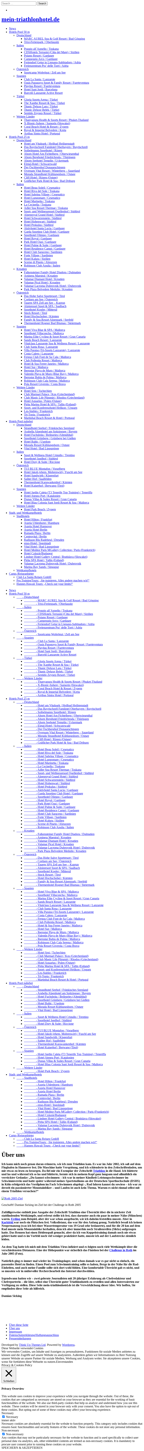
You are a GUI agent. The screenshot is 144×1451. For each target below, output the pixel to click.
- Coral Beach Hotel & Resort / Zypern (53, 688)
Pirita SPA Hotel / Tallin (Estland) (44, 560)
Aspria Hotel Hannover (38, 526)
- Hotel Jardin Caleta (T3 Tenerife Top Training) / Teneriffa (65, 1054)
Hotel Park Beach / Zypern (40, 509)
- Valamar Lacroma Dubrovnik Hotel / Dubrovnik (59, 847)
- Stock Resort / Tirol (42, 874)
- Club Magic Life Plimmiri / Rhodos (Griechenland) (61, 959)
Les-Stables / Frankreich (38, 411)
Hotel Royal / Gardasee (38, 238)
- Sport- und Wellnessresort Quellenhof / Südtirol (59, 773)
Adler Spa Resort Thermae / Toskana (46, 208)
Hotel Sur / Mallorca (36, 367)
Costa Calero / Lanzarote (38, 353)
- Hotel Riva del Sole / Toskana (48, 752)
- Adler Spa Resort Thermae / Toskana (52, 769)
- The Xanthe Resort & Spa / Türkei (51, 664)
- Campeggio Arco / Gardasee (47, 620)
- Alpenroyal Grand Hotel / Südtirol (51, 776)
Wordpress (68, 1344)
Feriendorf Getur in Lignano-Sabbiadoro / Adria (52, 62)
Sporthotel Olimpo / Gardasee (41, 235)
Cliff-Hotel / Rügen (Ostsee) (41, 177)
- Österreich (26, 630)
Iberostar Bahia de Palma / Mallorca (45, 377)
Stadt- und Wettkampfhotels (25, 512)
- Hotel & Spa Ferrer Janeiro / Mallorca (53, 925)
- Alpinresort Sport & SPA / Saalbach (52, 868)
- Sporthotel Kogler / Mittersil (47, 871)
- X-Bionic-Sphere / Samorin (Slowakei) (54, 685)
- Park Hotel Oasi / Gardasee (47, 803)
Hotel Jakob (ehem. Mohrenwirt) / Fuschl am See (53, 472)
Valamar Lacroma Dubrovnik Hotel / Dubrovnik (52, 285)
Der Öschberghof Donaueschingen (44, 167)
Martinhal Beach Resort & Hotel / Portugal (49, 418)
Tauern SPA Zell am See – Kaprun (44, 302)
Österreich (22, 69)
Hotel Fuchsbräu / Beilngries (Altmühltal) (48, 434)
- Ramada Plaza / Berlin (44, 1094)
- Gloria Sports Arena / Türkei (47, 661)
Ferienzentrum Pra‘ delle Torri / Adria (46, 65)
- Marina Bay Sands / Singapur (48, 1128)
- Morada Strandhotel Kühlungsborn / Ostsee (56, 735)
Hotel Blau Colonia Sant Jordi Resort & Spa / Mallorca (56, 502)
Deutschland (23, 35)
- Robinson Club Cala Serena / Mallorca (53, 942)
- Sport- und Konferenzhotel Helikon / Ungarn (57, 969)
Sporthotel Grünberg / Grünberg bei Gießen (50, 438)
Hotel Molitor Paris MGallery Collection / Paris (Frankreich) (59, 550)
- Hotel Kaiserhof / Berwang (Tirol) (51, 1047)
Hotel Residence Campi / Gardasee (44, 248)
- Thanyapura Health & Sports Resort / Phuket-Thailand (63, 681)
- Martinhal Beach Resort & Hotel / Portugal (56, 979)
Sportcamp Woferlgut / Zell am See (45, 72)
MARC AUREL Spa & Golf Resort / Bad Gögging (54, 38)
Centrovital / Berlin (35, 536)
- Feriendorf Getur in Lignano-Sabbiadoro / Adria (59, 624)
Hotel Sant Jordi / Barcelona (40, 89)
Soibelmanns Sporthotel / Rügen (43, 150)
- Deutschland (27, 597)
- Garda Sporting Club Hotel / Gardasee (53, 793)
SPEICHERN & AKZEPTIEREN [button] (22, 1447)
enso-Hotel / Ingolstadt (37, 543)
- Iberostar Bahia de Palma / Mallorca (52, 939)
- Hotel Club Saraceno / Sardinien (50, 813)
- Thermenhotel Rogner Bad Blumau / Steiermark (59, 884)
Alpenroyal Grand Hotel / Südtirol (44, 214)
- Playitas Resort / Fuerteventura (49, 647)
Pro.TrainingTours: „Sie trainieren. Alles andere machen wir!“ (52, 580)
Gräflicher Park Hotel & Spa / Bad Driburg (49, 180)
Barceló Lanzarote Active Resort (43, 92)
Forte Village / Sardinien (38, 255)
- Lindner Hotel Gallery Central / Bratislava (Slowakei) (62, 1118)
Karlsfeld (8, 1222)
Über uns (14, 1328)
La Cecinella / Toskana (37, 204)
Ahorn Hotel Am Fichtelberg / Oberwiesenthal (51, 153)
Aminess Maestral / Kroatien (41, 275)
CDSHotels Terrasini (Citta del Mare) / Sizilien (51, 52)
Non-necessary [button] (10, 1430)
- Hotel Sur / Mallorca (43, 928)
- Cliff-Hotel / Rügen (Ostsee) (47, 739)
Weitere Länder (25, 116)
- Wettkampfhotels (30, 1132)
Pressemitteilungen (20, 1338)
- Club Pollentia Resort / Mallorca (50, 922)
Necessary (12, 1416)
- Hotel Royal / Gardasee (44, 800)
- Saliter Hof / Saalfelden (44, 1040)
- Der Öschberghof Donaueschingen (51, 729)
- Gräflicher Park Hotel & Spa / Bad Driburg (56, 742)
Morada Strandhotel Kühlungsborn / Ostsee (49, 174)
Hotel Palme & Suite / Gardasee (43, 245)
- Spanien (25, 637)
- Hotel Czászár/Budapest (45, 1115)
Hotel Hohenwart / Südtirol (40, 221)
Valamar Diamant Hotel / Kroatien (44, 279)
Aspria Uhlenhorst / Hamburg (41, 522)
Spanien (21, 76)
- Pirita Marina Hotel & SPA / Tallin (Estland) (57, 966)
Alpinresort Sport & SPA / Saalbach (45, 306)
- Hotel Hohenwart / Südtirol (47, 783)
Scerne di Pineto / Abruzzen (40, 262)
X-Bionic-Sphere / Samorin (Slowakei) (47, 123)
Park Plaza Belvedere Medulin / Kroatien (48, 289)
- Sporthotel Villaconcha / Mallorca (50, 895)
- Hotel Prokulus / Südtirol (45, 786)
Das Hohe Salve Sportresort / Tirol (44, 296)
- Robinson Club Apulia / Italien (49, 827)
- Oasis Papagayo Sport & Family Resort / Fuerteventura (63, 644)
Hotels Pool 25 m (19, 136)
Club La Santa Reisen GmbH (33, 577)
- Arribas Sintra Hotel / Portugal (49, 695)
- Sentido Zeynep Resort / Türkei (49, 674)
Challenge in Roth (120, 1250)
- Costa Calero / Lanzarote (45, 915)
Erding (16, 1219)
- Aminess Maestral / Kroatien (47, 837)
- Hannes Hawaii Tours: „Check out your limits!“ (48, 1145)
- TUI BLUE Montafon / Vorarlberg (51, 1030)
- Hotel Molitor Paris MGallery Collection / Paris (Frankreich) (66, 1111)
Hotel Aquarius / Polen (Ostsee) (43, 401)
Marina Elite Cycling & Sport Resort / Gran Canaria (55, 336)
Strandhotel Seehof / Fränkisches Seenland (49, 428)
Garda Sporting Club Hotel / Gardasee (46, 231)
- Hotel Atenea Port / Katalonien (49, 1057)
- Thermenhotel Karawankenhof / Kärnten (55, 1044)
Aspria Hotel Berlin (35, 529)
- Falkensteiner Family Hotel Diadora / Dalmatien (59, 834)
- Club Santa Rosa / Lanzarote (48, 908)
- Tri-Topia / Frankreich (44, 976)
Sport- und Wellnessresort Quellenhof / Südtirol (52, 211)
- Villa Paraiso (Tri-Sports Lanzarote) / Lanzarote (59, 912)
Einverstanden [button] (64, 1361)
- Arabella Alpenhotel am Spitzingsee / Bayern (57, 993)
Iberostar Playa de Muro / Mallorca (44, 370)
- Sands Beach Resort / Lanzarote (50, 901)
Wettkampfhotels (26, 570)
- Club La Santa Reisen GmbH (37, 1138)
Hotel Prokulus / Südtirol (38, 225)
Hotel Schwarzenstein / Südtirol (43, 218)
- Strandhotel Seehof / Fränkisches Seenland (56, 989)
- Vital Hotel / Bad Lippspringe (48, 1010)
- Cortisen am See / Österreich (47, 861)
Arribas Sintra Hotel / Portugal (42, 133)
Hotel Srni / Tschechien (38, 390)
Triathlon (99, 1170)
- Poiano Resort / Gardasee (46, 617)
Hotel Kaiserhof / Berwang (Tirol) (44, 485)
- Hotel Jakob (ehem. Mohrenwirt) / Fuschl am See (60, 1033)
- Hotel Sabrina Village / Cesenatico (51, 756)
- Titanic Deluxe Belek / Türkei (48, 671)
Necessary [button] (8, 1413)
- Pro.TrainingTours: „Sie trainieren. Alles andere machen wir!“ (56, 1142)
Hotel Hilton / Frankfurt (38, 519)
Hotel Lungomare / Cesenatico (42, 197)
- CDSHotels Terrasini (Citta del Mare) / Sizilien (58, 614)
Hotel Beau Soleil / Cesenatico (42, 187)
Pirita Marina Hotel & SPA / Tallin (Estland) (50, 404)
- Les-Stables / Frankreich (45, 972)
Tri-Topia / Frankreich (37, 414)
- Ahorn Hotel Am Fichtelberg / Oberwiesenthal (58, 715)
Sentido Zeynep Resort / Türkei (42, 113)
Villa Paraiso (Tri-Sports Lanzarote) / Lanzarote (52, 350)
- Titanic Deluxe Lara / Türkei (47, 668)
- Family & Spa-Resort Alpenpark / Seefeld (55, 881)
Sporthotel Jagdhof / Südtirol (41, 458)
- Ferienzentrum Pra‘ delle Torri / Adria (53, 627)
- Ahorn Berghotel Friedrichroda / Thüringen (56, 719)
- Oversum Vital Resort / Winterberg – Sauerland (59, 732)
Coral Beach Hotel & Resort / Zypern (46, 126)
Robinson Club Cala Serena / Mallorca (47, 380)
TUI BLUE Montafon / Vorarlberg (44, 468)
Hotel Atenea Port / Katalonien (42, 495)
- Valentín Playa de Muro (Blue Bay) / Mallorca (58, 935)
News (12, 28)
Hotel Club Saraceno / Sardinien (43, 252)
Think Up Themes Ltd (32, 1344)
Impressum (15, 1331)
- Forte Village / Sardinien (45, 817)
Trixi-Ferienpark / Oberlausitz (41, 42)
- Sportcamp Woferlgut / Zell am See (51, 634)
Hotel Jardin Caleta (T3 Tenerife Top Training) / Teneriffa (58, 492)
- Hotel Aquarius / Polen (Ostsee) (49, 962)
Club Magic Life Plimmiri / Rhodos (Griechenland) (54, 397)
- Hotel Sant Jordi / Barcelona (47, 651)
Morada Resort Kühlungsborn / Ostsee (47, 445)
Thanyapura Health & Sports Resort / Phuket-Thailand (56, 120)
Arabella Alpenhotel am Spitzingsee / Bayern (50, 431)
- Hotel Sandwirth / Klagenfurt (48, 1037)
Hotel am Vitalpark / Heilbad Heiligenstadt (49, 143)
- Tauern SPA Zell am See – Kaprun (51, 864)
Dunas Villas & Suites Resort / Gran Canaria (50, 499)
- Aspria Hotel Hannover (44, 1088)
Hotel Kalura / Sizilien (37, 258)
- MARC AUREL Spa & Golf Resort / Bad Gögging (61, 600)
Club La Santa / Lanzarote (39, 79)
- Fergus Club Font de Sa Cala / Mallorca (54, 918)
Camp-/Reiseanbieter (21, 573)
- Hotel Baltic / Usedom (44, 1003)
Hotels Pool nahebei (21, 421)
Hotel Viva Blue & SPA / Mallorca (44, 329)
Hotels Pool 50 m (19, 31)
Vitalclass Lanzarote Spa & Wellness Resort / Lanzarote (57, 343)
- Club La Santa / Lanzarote (46, 641)
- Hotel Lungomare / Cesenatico (49, 759)
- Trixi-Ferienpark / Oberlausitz (48, 603)
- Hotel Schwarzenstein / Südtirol (49, 779)
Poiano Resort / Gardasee (39, 55)
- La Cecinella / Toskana (44, 766)
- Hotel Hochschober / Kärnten (48, 878)
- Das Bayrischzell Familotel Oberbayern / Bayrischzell (62, 708)
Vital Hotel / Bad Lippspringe (41, 448)
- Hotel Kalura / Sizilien (44, 820)
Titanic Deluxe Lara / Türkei (41, 106)
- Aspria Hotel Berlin (42, 1091)
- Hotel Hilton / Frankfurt (45, 1081)
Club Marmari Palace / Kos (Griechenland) (49, 394)
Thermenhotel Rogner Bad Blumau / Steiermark (52, 323)
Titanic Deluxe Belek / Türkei (41, 109)
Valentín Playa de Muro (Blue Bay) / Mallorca (51, 373)
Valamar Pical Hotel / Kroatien (42, 282)
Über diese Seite (18, 1324)
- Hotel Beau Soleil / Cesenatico (49, 749)
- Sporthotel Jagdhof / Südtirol (48, 1020)
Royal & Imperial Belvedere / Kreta (45, 130)
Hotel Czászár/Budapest (38, 553)
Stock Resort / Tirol (35, 313)
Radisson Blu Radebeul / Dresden (44, 539)
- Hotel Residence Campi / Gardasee (51, 810)
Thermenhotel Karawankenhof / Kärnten (48, 482)
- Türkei (24, 658)
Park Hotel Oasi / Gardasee (40, 241)
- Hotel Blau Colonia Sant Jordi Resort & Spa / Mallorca (63, 1064)
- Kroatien (25, 830)
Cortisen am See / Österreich (41, 299)
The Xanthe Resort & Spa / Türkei (44, 103)
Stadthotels (22, 516)
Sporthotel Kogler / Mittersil (40, 309)
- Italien (24, 607)
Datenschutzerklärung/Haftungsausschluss (34, 1335)
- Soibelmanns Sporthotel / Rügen (50, 712)
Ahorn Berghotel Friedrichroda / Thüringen (49, 157)
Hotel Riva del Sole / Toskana (41, 191)
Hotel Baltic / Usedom (37, 441)
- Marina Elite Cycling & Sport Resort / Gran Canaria (61, 898)
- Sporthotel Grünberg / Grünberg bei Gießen (56, 1000)
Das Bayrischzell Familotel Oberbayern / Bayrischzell (56, 147)
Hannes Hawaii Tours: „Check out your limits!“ (44, 583)
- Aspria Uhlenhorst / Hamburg (48, 1084)
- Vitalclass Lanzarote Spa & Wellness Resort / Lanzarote (64, 905)
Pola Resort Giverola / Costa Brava (45, 384)
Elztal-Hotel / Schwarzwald (40, 164)
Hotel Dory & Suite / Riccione (42, 462)
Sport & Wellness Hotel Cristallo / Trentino (49, 455)
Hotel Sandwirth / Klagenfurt (41, 475)
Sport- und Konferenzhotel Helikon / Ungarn (50, 407)
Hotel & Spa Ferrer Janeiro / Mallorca (46, 363)
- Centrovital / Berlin (42, 1098)
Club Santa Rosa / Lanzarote (41, 346)
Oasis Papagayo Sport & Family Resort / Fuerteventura (56, 82)
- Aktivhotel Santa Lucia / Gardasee (51, 790)
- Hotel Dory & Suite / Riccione (49, 1023)
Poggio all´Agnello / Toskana (41, 48)
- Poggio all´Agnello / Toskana (48, 610)
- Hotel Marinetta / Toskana (46, 763)
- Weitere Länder (29, 678)
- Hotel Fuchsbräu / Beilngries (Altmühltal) (55, 996)
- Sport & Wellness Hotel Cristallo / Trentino (56, 1017)
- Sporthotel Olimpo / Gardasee (48, 796)
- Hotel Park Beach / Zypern (47, 1071)
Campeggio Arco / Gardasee (41, 59)
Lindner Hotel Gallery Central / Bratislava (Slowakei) (55, 556)
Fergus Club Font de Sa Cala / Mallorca (47, 357)
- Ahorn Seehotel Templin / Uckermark (53, 722)
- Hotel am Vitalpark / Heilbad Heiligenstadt (56, 705)
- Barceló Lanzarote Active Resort (50, 654)
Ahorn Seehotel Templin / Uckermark (46, 160)
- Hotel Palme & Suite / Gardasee (49, 807)
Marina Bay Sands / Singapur (41, 567)
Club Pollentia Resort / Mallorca (43, 360)
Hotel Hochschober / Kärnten (41, 316)
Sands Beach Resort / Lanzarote (43, 340)
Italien (20, 45)
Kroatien (21, 269)
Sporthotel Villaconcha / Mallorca (44, 333)
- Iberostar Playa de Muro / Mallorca (51, 932)
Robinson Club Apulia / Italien (42, 265)
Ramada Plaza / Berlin (37, 533)
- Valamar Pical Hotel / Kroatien (49, 844)
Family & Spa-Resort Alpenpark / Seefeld (48, 319)
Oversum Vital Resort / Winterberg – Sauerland (52, 170)
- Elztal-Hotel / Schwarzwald (47, 725)
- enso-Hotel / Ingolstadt (44, 1105)
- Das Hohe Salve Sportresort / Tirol (51, 857)
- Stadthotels (26, 1077)
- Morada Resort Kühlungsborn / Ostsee (53, 1006)
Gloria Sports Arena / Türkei (41, 99)
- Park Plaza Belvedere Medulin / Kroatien (55, 851)
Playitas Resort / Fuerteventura (42, 86)
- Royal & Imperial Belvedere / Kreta (52, 691)
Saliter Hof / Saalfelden (38, 478)
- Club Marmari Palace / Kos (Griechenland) (56, 956)
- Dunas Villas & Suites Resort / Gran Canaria (57, 1061)
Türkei (20, 96)
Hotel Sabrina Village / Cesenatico (44, 194)
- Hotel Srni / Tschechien (44, 952)
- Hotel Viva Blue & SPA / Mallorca (51, 891)
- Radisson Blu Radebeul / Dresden (51, 1101)
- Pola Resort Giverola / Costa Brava (51, 945)
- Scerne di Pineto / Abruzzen (47, 823)
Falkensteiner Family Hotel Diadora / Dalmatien (52, 272)
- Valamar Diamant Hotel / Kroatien (51, 840)
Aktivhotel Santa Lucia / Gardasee (44, 228)
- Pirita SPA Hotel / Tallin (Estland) (51, 1121)
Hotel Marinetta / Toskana (39, 201)
